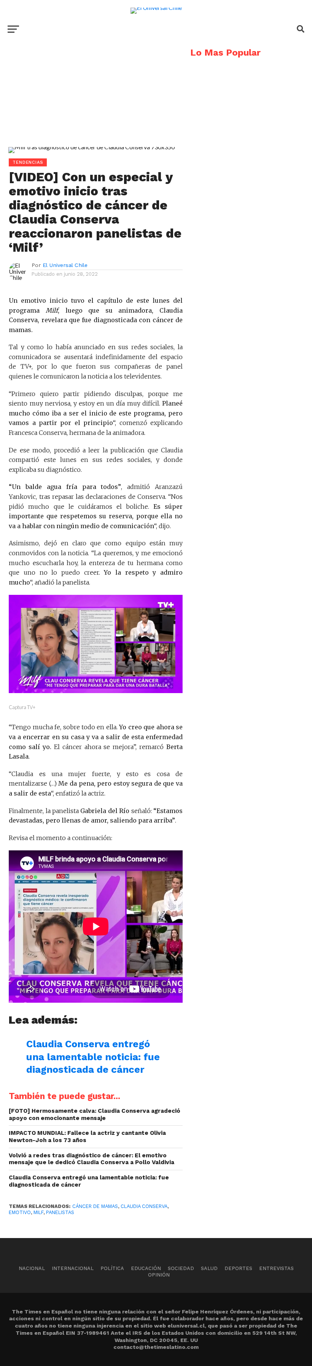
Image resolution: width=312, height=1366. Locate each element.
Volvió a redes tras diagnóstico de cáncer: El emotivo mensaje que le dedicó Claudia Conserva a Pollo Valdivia (91, 1159)
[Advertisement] (91, 101)
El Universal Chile (65, 265)
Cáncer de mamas (95, 1206)
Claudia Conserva (144, 1206)
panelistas (60, 1212)
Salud (209, 1268)
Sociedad (181, 1268)
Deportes (238, 1268)
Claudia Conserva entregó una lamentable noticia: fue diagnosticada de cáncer (93, 1056)
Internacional (73, 1268)
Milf (38, 1212)
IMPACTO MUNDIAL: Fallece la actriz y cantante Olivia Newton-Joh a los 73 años (87, 1137)
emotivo (20, 1212)
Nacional (32, 1268)
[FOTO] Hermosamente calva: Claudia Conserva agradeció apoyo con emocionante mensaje (94, 1114)
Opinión (159, 1275)
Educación (146, 1268)
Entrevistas (276, 1268)
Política (112, 1268)
